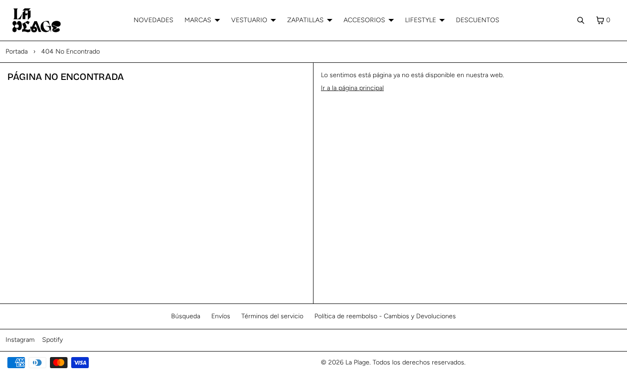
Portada (17, 51)
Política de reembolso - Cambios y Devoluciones (385, 316)
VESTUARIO (249, 20)
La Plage (357, 362)
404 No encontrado (70, 51)
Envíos (220, 316)
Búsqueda (185, 316)
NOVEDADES (153, 20)
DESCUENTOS (477, 20)
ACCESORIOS (364, 20)
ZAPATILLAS (305, 20)
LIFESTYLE (420, 20)
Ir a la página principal (352, 88)
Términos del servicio (272, 316)
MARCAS (197, 20)
